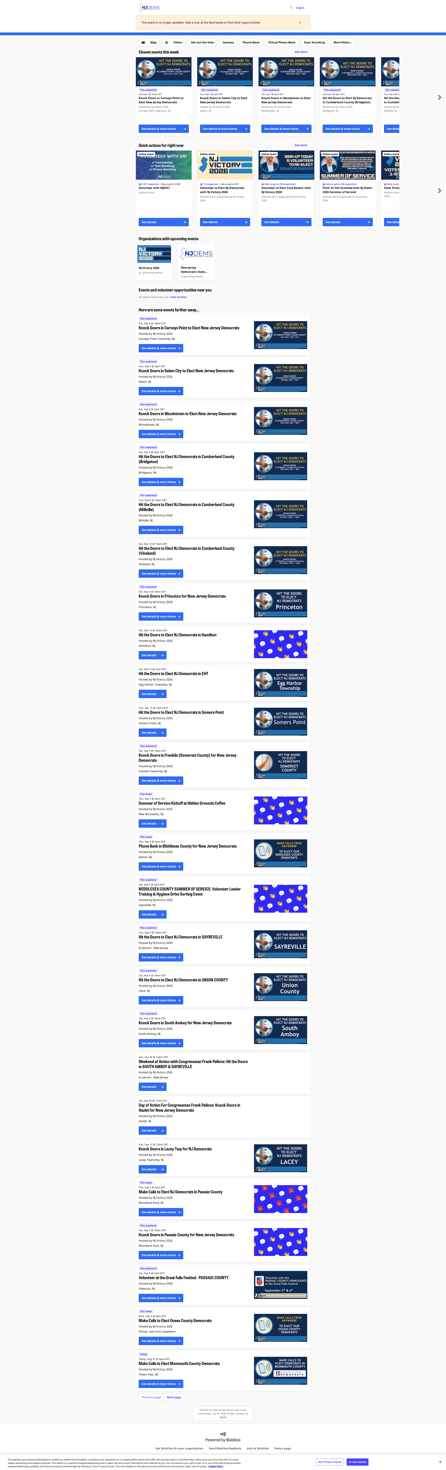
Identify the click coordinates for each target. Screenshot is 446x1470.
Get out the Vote (202, 42)
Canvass (228, 42)
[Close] (440, 1462)
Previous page (151, 1397)
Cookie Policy (215, 1466)
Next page (174, 1397)
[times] (300, 22)
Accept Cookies (357, 1461)
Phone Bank (251, 42)
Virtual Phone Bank (281, 42)
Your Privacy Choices (330, 1461)
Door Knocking (314, 42)
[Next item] (440, 97)
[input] (297, 7)
